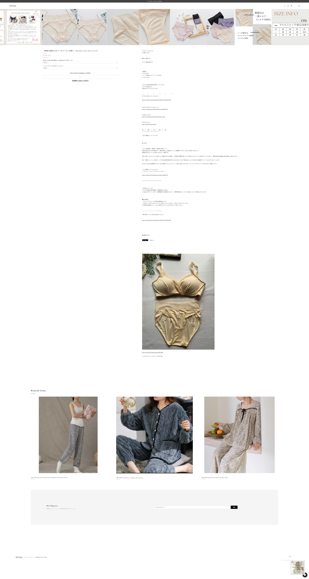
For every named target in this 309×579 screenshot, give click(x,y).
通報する (152, 240)
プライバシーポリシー (29, 557)
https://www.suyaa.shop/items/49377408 (152, 352)
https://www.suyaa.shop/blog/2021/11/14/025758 (156, 99)
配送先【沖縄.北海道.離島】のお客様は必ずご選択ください (58, 60)
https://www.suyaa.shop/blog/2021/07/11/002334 (156, 220)
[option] (26, 27)
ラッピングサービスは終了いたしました (53, 65)
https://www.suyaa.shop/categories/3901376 (155, 109)
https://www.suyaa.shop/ (149, 124)
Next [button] (306, 27)
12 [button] (160, 46)
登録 (234, 507)
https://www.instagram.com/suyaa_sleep (153, 116)
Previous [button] (2, 27)
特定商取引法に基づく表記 (41, 557)
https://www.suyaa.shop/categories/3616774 (155, 175)
